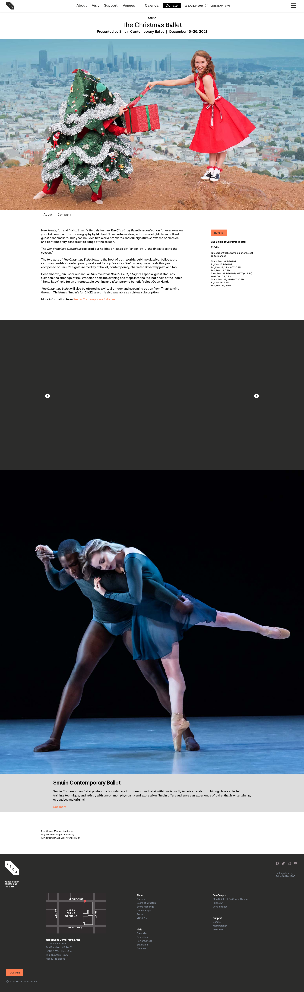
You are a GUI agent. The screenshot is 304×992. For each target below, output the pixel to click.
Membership (220, 925)
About (81, 5)
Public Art (218, 903)
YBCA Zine (142, 918)
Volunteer (218, 929)
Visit (95, 5)
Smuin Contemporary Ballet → (94, 299)
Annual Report (144, 910)
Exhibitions (143, 937)
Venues (129, 5)
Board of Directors (146, 903)
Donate (172, 5)
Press (140, 914)
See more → (61, 807)
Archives (141, 948)
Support (110, 5)
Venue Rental (220, 906)
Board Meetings (145, 906)
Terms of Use (29, 981)
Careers (141, 899)
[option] (152, 395)
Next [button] (256, 396)
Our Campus (220, 895)
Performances (144, 940)
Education (142, 944)
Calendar (152, 5)
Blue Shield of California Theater (230, 899)
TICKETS (219, 232)
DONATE (15, 972)
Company (64, 215)
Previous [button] (47, 396)
